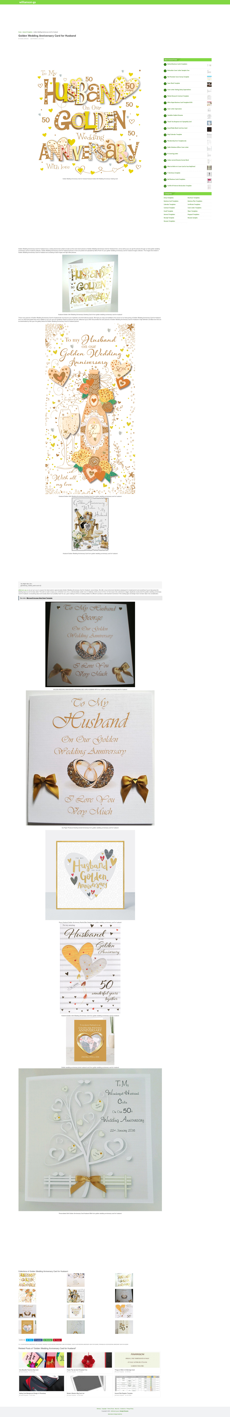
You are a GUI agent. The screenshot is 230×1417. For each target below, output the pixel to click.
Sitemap (99, 1408)
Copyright (104, 1408)
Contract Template (169, 208)
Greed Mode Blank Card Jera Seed (177, 128)
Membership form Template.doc (176, 141)
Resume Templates (169, 221)
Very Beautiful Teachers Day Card (28, 1370)
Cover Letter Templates (194, 208)
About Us (117, 1408)
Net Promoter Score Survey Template (178, 77)
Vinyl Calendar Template (174, 134)
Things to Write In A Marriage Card (125, 1370)
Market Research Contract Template (178, 96)
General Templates (24, 38)
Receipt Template (169, 218)
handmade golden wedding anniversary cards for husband (57, 1344)
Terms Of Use (110, 1408)
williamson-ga (27, 2)
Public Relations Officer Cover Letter (178, 147)
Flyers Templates (193, 211)
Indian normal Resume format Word (178, 160)
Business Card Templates (171, 201)
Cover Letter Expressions (174, 109)
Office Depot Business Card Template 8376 (179, 102)
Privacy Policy (129, 1408)
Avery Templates (169, 198)
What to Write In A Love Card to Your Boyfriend (181, 166)
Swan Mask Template (173, 83)
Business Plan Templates (195, 201)
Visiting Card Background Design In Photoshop (32, 1393)
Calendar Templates (170, 204)
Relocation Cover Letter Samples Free (178, 70)
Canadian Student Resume (175, 115)
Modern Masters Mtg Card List (75, 1393)
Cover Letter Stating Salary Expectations (179, 89)
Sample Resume (124, 1411)
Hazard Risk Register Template (124, 1393)
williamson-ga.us (23, 590)
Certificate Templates (194, 204)
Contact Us (123, 1408)
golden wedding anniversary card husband (31, 1344)
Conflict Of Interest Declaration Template (179, 186)
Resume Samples (193, 218)
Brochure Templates (194, 198)
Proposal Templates (193, 214)
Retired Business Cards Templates (177, 64)
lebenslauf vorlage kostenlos (115, 1414)
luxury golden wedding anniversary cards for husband (85, 1344)
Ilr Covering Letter (172, 153)
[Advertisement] (72, 18)
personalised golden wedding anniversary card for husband (113, 1344)
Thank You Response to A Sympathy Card (179, 121)
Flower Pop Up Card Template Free (77, 1370)
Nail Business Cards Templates (176, 179)
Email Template (168, 211)
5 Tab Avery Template (173, 173)
